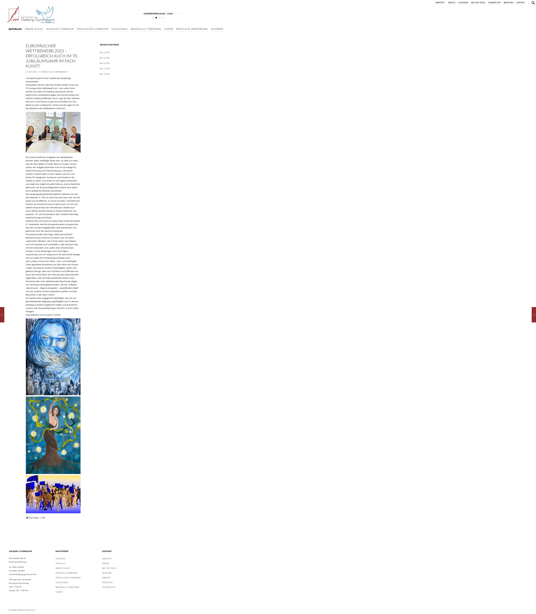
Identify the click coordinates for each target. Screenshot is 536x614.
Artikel (45, 71)
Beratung (508, 3)
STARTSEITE (61, 559)
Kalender (463, 3)
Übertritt (440, 3)
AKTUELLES (60, 564)
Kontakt (520, 3)
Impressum (107, 583)
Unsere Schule (63, 568)
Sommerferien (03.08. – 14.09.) (158, 14)
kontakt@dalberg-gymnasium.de (22, 574)
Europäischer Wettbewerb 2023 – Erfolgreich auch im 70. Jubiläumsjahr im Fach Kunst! (52, 56)
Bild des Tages (478, 3)
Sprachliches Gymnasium (68, 578)
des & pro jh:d (30, 610)
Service (451, 3)
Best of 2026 (105, 52)
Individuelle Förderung (67, 587)
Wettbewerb (61, 71)
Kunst (51, 71)
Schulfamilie (62, 583)
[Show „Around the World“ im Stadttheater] (2, 314)
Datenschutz (108, 587)
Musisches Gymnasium (66, 573)
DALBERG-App (494, 3)
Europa (59, 592)
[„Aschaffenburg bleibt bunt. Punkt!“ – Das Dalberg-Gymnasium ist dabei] (534, 314)
